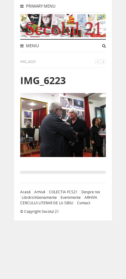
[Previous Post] (97, 61)
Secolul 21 (50, 211)
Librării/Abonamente (39, 197)
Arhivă (39, 192)
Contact (83, 203)
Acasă (25, 192)
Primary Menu (40, 6)
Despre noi (90, 192)
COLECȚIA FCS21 (63, 192)
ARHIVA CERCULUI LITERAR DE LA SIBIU (58, 200)
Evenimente (71, 197)
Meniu (32, 45)
